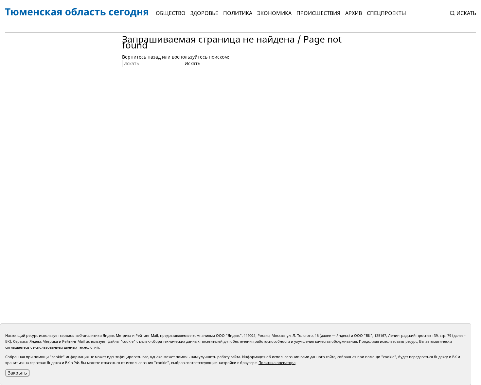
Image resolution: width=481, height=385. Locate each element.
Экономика (274, 13)
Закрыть (17, 373)
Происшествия (318, 13)
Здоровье (204, 13)
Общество (171, 13)
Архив (353, 13)
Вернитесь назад (141, 57)
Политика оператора (276, 362)
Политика (237, 13)
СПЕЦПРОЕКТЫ (386, 13)
